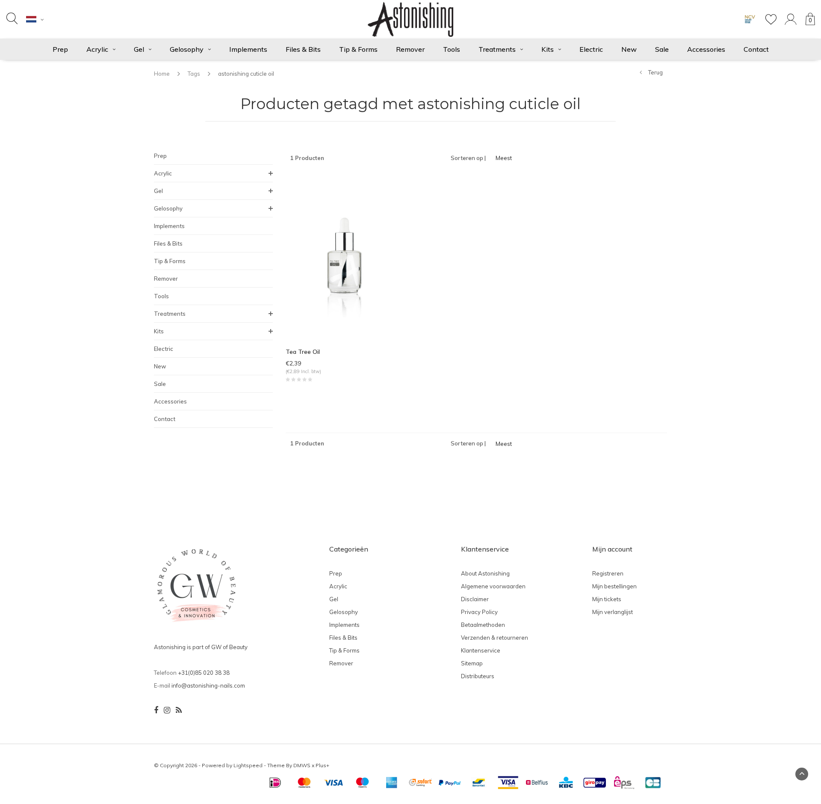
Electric (591, 49)
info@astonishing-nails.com (208, 685)
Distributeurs (477, 676)
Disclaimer (475, 599)
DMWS (301, 765)
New (629, 49)
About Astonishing (485, 573)
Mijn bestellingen (614, 586)
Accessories (706, 49)
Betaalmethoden (483, 624)
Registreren (607, 573)
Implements (248, 49)
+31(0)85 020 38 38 (204, 672)
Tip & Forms (358, 49)
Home (162, 73)
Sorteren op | (468, 157)
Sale (662, 49)
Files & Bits (303, 49)
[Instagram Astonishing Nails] (167, 710)
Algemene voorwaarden (493, 586)
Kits (547, 49)
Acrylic (97, 49)
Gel (139, 49)
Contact (756, 49)
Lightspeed (248, 765)
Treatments (497, 49)
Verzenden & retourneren (494, 637)
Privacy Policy (479, 611)
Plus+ (322, 765)
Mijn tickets (606, 599)
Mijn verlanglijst (612, 611)
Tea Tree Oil (303, 352)
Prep (60, 49)
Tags (194, 73)
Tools (451, 49)
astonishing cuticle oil (246, 73)
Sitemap (472, 663)
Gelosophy (187, 49)
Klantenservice (480, 650)
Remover (410, 49)
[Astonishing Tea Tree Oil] (345, 257)
